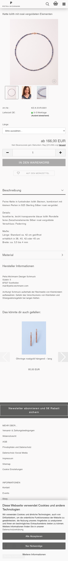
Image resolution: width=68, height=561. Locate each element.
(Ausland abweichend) (40, 115)
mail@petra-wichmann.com (15, 286)
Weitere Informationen (34, 554)
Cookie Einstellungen (12, 469)
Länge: (5, 124)
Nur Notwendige (34, 546)
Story (5, 499)
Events (5, 493)
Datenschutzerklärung (12, 529)
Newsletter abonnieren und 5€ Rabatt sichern (34, 410)
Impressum (7, 458)
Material (7, 255)
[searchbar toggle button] (47, 4)
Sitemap (6, 464)
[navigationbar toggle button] (64, 4)
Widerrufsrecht (9, 436)
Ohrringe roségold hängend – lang (34, 358)
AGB (4, 441)
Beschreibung (11, 190)
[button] (7, 152)
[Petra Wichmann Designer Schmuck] (10, 4)
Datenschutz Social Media (15, 453)
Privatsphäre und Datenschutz (16, 447)
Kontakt (6, 487)
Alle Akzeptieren (34, 536)
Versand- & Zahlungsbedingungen (18, 430)
